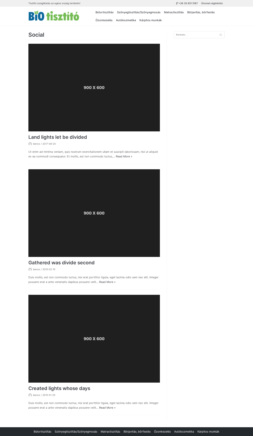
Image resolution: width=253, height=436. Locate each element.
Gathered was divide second (61, 263)
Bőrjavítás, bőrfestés (201, 12)
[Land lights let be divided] (94, 87)
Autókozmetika (126, 20)
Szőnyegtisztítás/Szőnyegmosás (139, 12)
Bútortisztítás (105, 12)
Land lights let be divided (57, 137)
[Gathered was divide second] (94, 213)
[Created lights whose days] (94, 338)
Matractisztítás (174, 12)
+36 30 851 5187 (188, 3)
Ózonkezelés (104, 20)
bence (36, 143)
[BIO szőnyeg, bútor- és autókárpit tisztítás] (54, 16)
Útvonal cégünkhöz (212, 3)
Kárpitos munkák (150, 20)
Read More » (124, 156)
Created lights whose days (59, 388)
